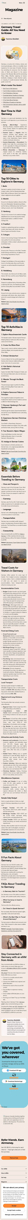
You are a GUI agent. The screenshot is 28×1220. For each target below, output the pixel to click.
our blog (7, 1010)
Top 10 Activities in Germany (10, 93)
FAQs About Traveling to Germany (12, 102)
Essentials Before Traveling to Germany (13, 95)
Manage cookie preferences (14, 1214)
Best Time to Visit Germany (10, 88)
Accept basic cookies (14, 1210)
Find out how (14, 1158)
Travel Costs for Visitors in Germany (12, 97)
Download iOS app (15, 1070)
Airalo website (7, 1008)
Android (20, 1006)
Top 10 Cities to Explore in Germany (12, 91)
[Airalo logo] (5, 3)
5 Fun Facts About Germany (10, 100)
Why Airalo (4, 973)
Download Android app (15, 1081)
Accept (14, 1206)
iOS (16, 1006)
